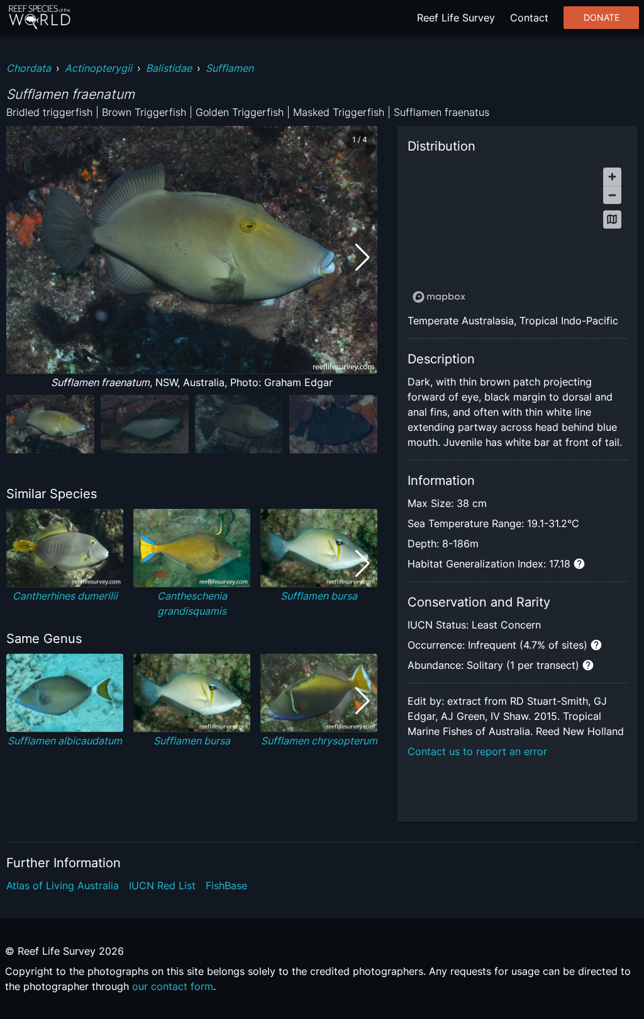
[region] (518, 234)
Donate (601, 18)
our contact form (172, 986)
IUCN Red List (162, 885)
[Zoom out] (612, 195)
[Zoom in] (612, 177)
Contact (529, 17)
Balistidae (169, 68)
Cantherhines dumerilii (65, 595)
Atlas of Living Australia (62, 885)
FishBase (226, 885)
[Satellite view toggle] (612, 219)
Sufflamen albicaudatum (65, 740)
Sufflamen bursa (318, 595)
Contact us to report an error (477, 751)
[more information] (579, 563)
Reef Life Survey (456, 17)
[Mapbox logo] (439, 297)
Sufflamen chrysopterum (319, 740)
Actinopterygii (98, 68)
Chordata (28, 68)
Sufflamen (229, 68)
